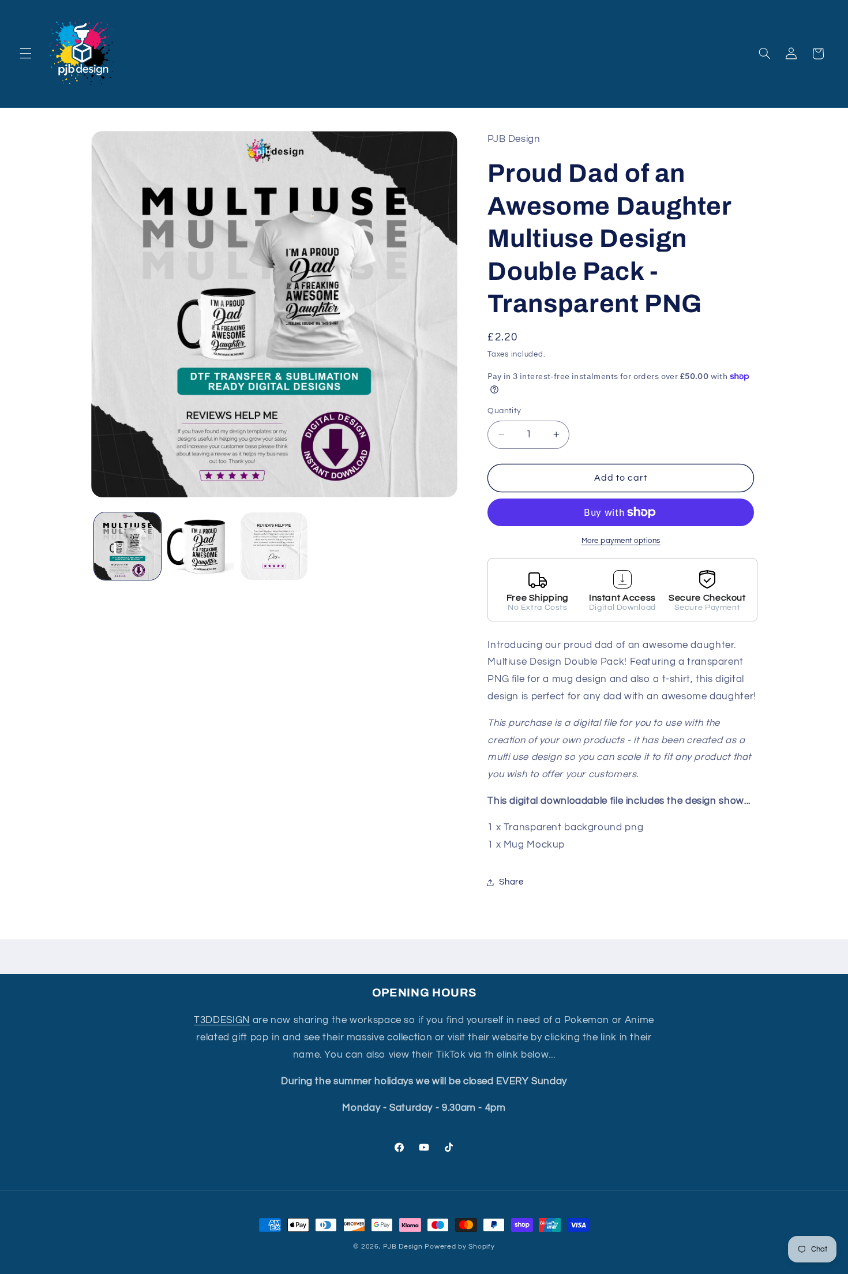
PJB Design (402, 1246)
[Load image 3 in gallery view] (274, 546)
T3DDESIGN (222, 1020)
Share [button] (511, 882)
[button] (25, 53)
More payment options (621, 541)
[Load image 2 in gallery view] (201, 546)
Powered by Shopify (459, 1246)
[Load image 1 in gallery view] (128, 546)
